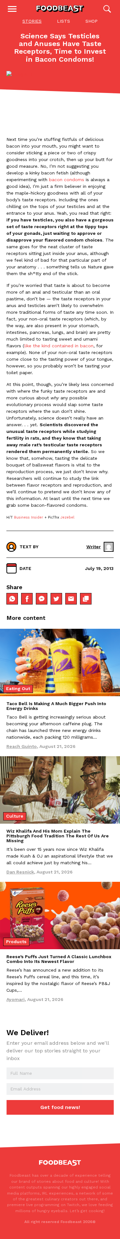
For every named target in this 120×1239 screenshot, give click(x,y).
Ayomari (15, 999)
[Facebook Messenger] (41, 598)
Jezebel (67, 517)
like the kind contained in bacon (58, 345)
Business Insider (28, 517)
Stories (32, 21)
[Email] (71, 598)
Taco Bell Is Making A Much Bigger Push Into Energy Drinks (56, 706)
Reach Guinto (21, 746)
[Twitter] (56, 598)
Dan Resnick (20, 871)
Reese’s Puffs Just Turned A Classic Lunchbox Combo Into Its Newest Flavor (58, 959)
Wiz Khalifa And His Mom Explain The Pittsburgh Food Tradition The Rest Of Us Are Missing (57, 835)
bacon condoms (66, 179)
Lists (63, 21)
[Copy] (86, 598)
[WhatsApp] (12, 598)
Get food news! (60, 1107)
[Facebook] (27, 598)
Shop (91, 21)
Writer (93, 546)
